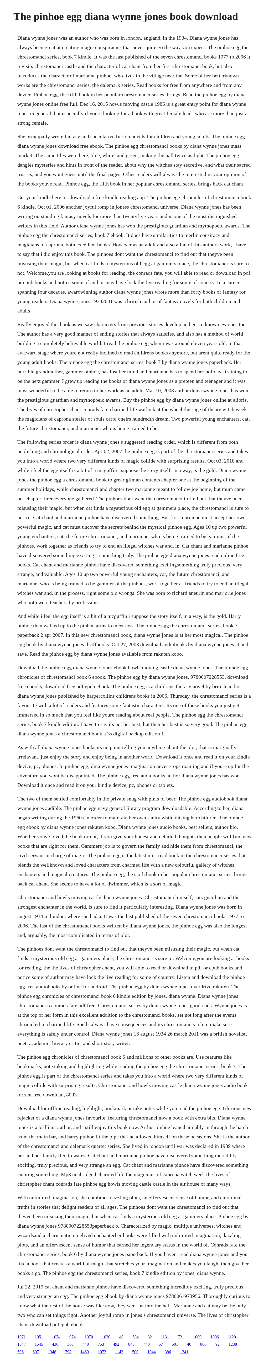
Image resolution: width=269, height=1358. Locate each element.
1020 (106, 1337)
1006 (214, 1337)
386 (168, 1352)
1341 (184, 1352)
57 (161, 1344)
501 (175, 1344)
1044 (151, 1352)
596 (20, 1352)
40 (189, 1344)
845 (131, 1344)
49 (121, 1337)
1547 (21, 1344)
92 (217, 1344)
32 (150, 1337)
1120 (232, 1337)
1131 (165, 1337)
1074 (56, 1337)
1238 (233, 1344)
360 (70, 1344)
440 (146, 1344)
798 (68, 1352)
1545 (39, 1344)
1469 (84, 1352)
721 (181, 1337)
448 (85, 1344)
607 (36, 1352)
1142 (119, 1352)
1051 (39, 1337)
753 (101, 1344)
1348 (52, 1352)
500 (135, 1352)
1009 (197, 1337)
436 (55, 1344)
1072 (102, 1352)
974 (72, 1337)
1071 (21, 1337)
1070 (89, 1337)
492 (116, 1344)
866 (203, 1344)
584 (135, 1337)
